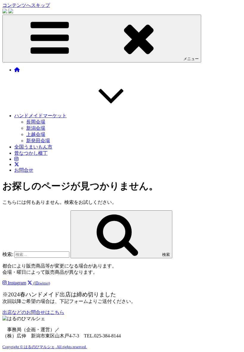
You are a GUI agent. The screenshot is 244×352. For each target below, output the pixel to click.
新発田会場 (38, 140)
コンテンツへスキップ (26, 5)
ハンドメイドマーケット (40, 115)
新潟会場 (35, 128)
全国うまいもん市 (33, 146)
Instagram (16, 282)
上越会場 (35, 134)
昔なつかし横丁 (31, 153)
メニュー (191, 59)
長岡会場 (35, 121)
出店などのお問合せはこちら (33, 312)
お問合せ (23, 170)
